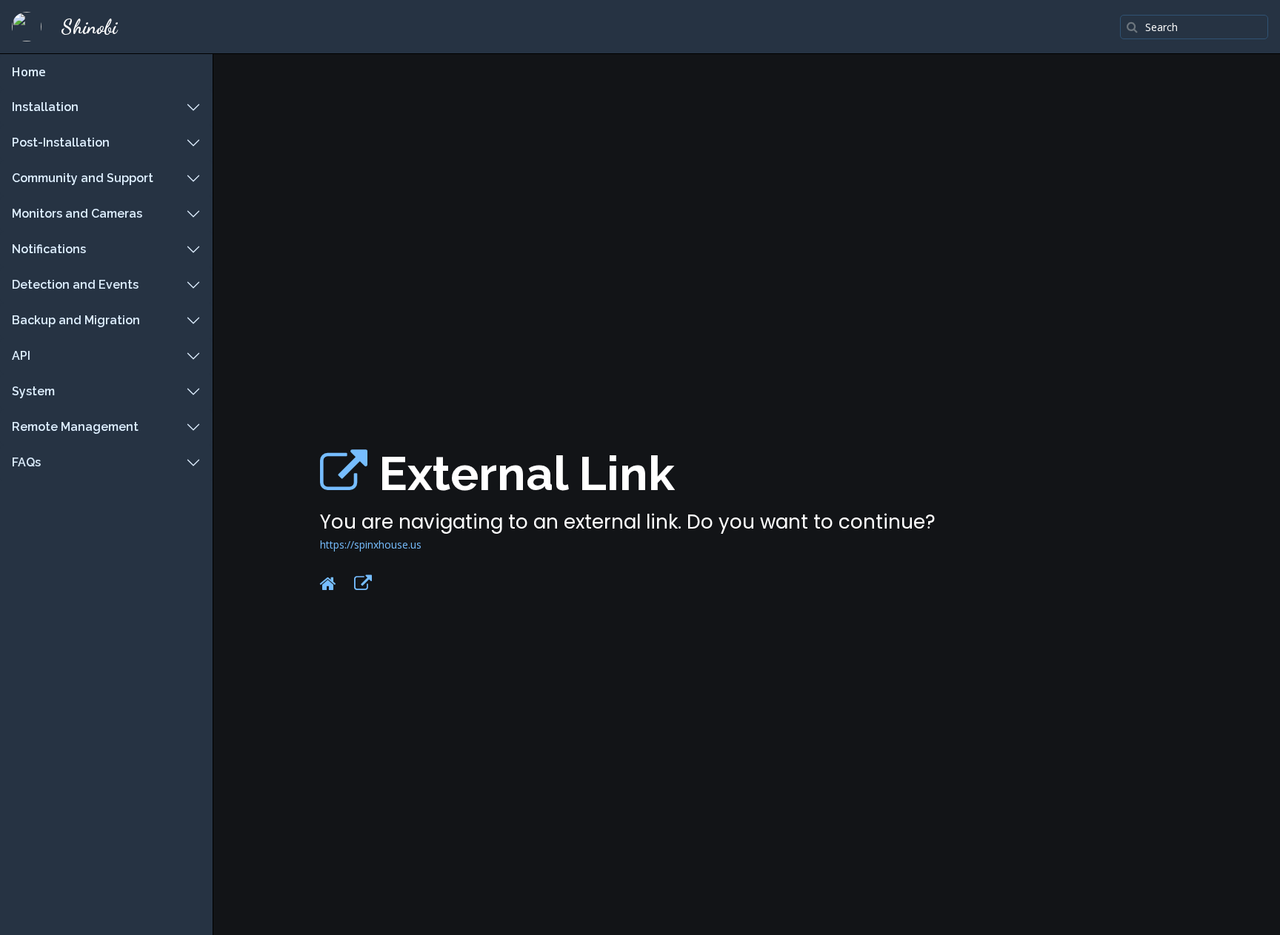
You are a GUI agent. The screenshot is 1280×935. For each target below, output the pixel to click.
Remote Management (75, 427)
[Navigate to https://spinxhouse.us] (343, 473)
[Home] (328, 583)
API (21, 356)
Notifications (49, 249)
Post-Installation (61, 142)
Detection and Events (75, 285)
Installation (45, 107)
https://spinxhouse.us (370, 544)
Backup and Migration (76, 320)
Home (29, 72)
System (33, 391)
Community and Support (82, 178)
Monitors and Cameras (77, 214)
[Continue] (363, 583)
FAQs (26, 462)
